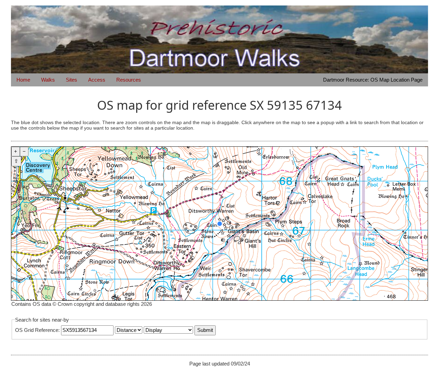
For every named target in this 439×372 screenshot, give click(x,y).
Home (23, 80)
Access (96, 80)
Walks (48, 80)
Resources (128, 80)
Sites (71, 80)
